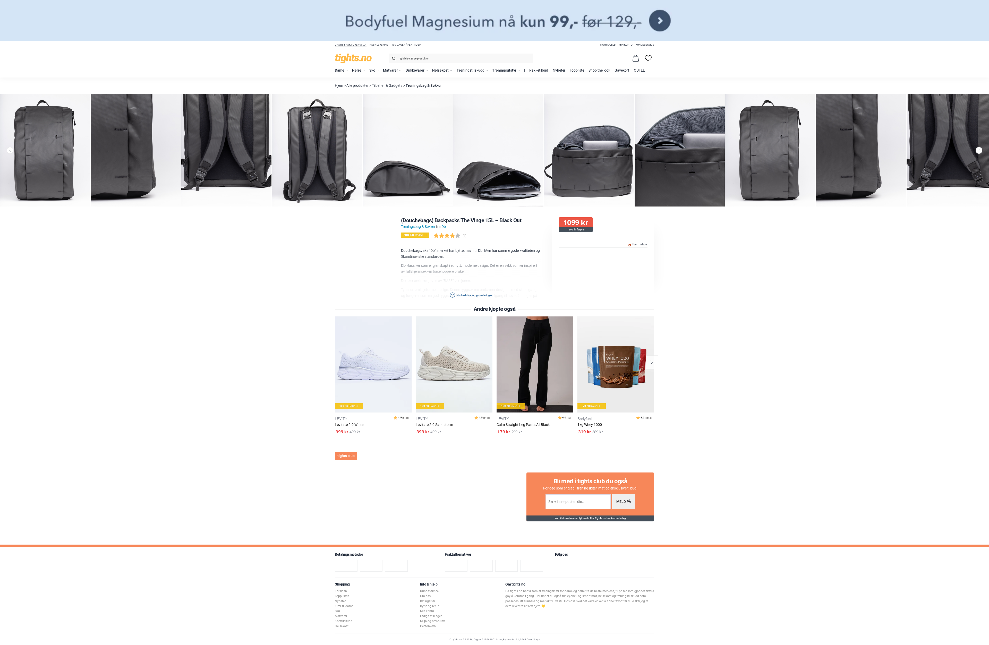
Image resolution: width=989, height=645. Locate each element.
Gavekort (622, 70)
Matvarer (390, 70)
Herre (356, 70)
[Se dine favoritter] (648, 58)
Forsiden (341, 591)
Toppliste (577, 70)
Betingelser (427, 601)
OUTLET (640, 70)
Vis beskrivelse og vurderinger (474, 295)
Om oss (425, 596)
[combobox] (461, 58)
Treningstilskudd (470, 70)
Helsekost (440, 70)
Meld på (623, 502)
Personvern (428, 626)
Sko (372, 70)
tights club (608, 44)
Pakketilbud (538, 70)
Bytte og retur (429, 606)
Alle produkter (357, 85)
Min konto (626, 44)
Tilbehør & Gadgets (387, 85)
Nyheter (559, 70)
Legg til (409, 333)
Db (443, 227)
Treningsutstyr (504, 70)
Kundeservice (645, 44)
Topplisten (342, 596)
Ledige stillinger (431, 616)
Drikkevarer (415, 70)
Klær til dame (344, 606)
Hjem (339, 85)
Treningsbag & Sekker (424, 85)
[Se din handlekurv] (636, 58)
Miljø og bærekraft (432, 621)
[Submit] (393, 59)
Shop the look (599, 70)
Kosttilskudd (343, 621)
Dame (339, 70)
